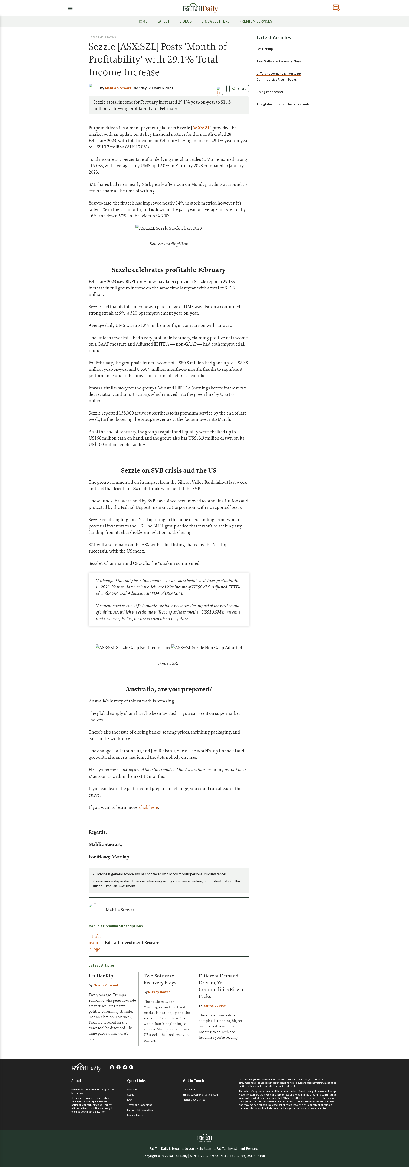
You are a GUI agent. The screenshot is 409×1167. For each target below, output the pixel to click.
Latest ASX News (102, 37)
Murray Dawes (159, 992)
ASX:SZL (201, 128)
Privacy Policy (135, 1115)
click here (148, 807)
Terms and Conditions (139, 1105)
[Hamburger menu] (69, 7)
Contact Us (189, 1089)
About (130, 1095)
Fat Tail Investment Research (133, 943)
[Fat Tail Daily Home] (200, 6)
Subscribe (132, 1089)
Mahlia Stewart (121, 910)
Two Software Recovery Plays (278, 61)
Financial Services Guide (141, 1110)
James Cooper (214, 1005)
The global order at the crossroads (282, 104)
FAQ (129, 1100)
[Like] (218, 95)
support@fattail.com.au (204, 1095)
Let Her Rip (101, 976)
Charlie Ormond (105, 985)
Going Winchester (269, 92)
